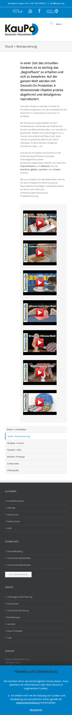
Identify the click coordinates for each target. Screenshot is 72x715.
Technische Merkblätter (19, 558)
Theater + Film (14, 449)
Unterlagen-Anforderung (19, 596)
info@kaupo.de (57, 3)
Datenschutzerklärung (28, 702)
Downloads (13, 603)
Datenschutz (13, 521)
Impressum (12, 514)
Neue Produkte (14, 630)
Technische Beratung (17, 610)
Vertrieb (11, 624)
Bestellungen (13, 617)
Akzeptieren (36, 709)
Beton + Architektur (16, 429)
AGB (9, 528)
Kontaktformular (15, 500)
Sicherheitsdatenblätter (19, 564)
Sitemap (11, 507)
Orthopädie (13, 470)
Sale (9, 637)
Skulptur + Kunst (15, 443)
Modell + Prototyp (16, 456)
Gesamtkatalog (15, 551)
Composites (13, 463)
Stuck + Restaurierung (19, 436)
